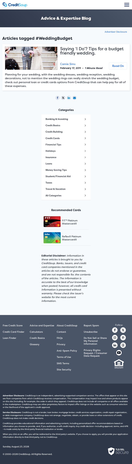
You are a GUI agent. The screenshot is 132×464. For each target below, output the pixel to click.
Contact (61, 331)
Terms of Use (64, 357)
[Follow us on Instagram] (115, 337)
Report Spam (91, 325)
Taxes (49, 182)
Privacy (61, 344)
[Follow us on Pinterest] (123, 337)
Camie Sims (67, 64)
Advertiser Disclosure (116, 31)
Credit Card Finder (13, 331)
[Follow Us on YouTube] (119, 352)
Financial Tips (53, 144)
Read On (118, 66)
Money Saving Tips (56, 169)
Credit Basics (53, 125)
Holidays (51, 150)
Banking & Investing (57, 119)
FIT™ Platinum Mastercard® (70, 222)
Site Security (64, 369)
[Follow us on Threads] (123, 345)
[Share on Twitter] (63, 98)
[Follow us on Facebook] (115, 330)
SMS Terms (63, 363)
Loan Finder (9, 338)
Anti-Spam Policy (67, 350)
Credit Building (54, 131)
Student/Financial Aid (58, 176)
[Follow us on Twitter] (123, 330)
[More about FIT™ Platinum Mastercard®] (56, 222)
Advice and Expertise (42, 325)
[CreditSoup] (17, 5)
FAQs (60, 338)
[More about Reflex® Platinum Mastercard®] (56, 238)
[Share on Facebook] (57, 98)
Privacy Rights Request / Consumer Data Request (95, 353)
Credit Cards (53, 138)
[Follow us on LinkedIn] (115, 345)
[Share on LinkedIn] (69, 98)
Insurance (51, 157)
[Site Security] (118, 451)
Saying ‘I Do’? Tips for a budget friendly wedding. (92, 51)
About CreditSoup (67, 325)
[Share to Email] (74, 98)
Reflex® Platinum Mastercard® (71, 238)
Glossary (34, 344)
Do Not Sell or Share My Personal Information (95, 340)
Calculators (36, 331)
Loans (49, 163)
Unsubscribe (90, 331)
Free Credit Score (13, 325)
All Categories (53, 195)
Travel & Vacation (55, 189)
